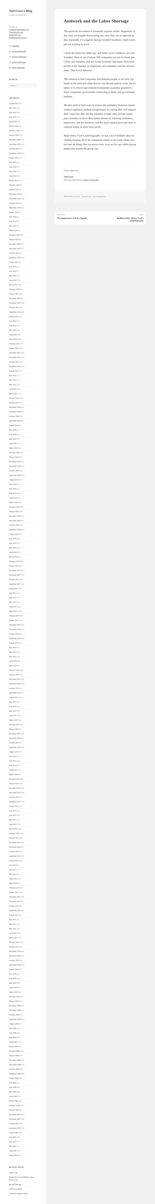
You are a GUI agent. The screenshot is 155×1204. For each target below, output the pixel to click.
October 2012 (14, 852)
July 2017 (12, 593)
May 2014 (12, 765)
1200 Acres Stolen (15, 1189)
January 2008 (14, 1110)
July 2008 (12, 1083)
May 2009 (12, 1037)
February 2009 (14, 1051)
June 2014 (12, 761)
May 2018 (12, 548)
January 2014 (14, 783)
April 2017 (13, 607)
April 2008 (13, 1096)
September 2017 (15, 584)
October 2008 (14, 1069)
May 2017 (12, 602)
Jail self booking (15, 1184)
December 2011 (14, 897)
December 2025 (15, 140)
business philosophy (19, 57)
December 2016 (15, 625)
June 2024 (12, 221)
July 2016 (12, 647)
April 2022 (13, 335)
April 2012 (13, 879)
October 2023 (14, 253)
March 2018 (13, 557)
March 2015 (13, 720)
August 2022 (13, 316)
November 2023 (15, 248)
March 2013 (13, 829)
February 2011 (14, 942)
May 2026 (12, 117)
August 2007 (13, 1133)
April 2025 (13, 176)
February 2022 (14, 344)
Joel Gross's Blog (20, 11)
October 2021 (14, 362)
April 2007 (13, 1151)
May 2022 (12, 330)
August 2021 (13, 371)
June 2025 (12, 167)
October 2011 (14, 906)
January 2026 (14, 135)
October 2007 (14, 1124)
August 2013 (13, 806)
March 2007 (13, 1155)
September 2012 (15, 856)
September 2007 (15, 1128)
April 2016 (13, 661)
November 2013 (15, 793)
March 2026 (13, 126)
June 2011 (12, 924)
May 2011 (12, 929)
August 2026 (13, 103)
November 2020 (15, 412)
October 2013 (14, 797)
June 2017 (12, 598)
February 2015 (14, 725)
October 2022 (14, 307)
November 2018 (15, 521)
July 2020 (12, 430)
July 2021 (12, 375)
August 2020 (13, 425)
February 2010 (14, 997)
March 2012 (13, 883)
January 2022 (14, 348)
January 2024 (14, 239)
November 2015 (15, 684)
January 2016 (14, 675)
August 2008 (13, 1078)
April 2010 (13, 988)
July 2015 (12, 702)
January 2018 (14, 566)
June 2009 (12, 1033)
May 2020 (12, 439)
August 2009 (13, 1024)
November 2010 (15, 956)
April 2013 (13, 824)
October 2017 (14, 579)
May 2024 (12, 226)
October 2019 (14, 471)
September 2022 (15, 312)
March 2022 (13, 339)
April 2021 (13, 389)
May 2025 (12, 171)
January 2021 (14, 403)
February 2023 (14, 289)
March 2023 (13, 285)
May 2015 (12, 711)
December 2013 (15, 788)
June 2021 (12, 380)
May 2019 (12, 493)
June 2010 (12, 978)
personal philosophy (19, 51)
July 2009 (12, 1028)
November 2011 (15, 901)
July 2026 (12, 108)
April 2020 (13, 443)
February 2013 (14, 833)
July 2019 (12, 484)
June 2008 (12, 1087)
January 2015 (14, 729)
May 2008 (12, 1092)
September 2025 (15, 153)
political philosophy (19, 62)
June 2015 (12, 706)
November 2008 (15, 1065)
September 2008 (15, 1074)
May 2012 (12, 874)
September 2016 (15, 638)
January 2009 (14, 1056)
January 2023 (14, 294)
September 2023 (15, 258)
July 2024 (12, 217)
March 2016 (13, 666)
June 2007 (12, 1142)
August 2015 (13, 697)
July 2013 (12, 811)
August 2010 (13, 969)
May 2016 (12, 657)
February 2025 (14, 185)
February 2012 (14, 888)
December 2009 (15, 1006)
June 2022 (12, 326)
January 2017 (14, 620)
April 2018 (13, 552)
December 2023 (15, 244)
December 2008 (15, 1060)
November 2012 (15, 847)
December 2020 (15, 407)
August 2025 (13, 158)
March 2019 (13, 502)
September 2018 (15, 530)
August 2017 (13, 589)
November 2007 (15, 1119)
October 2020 (14, 416)
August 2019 (13, 480)
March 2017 (13, 611)
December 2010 (15, 951)
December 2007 (15, 1114)
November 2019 (15, 466)
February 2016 (14, 670)
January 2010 (14, 1001)
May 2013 (12, 820)
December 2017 (15, 570)
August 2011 (13, 915)
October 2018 (14, 525)
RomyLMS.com (15, 35)
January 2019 (14, 511)
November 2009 (15, 1010)
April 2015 (13, 715)
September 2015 (15, 693)
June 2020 (12, 434)
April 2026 (13, 122)
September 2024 (15, 208)
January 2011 (14, 947)
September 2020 (15, 421)
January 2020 (14, 457)
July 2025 (12, 162)
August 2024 (13, 212)
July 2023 (12, 267)
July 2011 (12, 920)
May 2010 (12, 983)
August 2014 (13, 752)
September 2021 (15, 366)
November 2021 (15, 357)
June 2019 (12, 489)
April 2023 (13, 280)
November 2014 (15, 738)
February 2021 (14, 398)
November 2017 (15, 575)
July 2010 (12, 974)
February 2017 (14, 616)
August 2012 (13, 861)
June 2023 (12, 271)
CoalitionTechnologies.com (19, 29)
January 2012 (14, 892)
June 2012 (12, 870)
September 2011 (15, 910)
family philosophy (18, 68)
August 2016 (13, 643)
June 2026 (12, 112)
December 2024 (15, 194)
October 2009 (14, 1015)
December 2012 (15, 842)
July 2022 (12, 321)
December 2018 (15, 516)
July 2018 (12, 539)
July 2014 (12, 756)
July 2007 (12, 1137)
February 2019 (14, 507)
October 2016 (14, 634)
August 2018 (13, 534)
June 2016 (12, 652)
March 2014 (13, 774)
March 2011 (13, 938)
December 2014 (15, 734)
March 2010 (13, 992)
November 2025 (15, 144)
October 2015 (14, 688)
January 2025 (14, 190)
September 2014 (15, 747)
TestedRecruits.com (16, 32)
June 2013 (12, 815)
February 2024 (14, 235)
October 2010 (14, 960)
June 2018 (12, 543)
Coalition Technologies (90, 180)
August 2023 (13, 262)
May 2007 (12, 1146)
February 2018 (14, 561)
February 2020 (14, 453)
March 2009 (13, 1046)
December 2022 (15, 298)
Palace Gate (13, 1173)
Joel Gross (87, 196)
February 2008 (14, 1105)
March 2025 (13, 180)
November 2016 (15, 629)
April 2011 (13, 933)
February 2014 (14, 779)
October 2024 (14, 203)
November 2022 (15, 303)
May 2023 (12, 276)
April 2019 (13, 498)
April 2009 (13, 1042)
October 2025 (14, 149)
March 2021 (13, 394)
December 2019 (15, 462)
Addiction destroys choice (18, 1193)
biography (15, 46)
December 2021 (15, 353)
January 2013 (14, 838)
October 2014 (14, 743)
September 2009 (15, 1019)
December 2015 (15, 679)
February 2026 (14, 131)
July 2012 (12, 865)
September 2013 (15, 802)
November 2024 (15, 199)
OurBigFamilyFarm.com (18, 38)
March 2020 (13, 448)
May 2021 (12, 385)
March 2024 (13, 230)
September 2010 (15, 965)
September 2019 (15, 475)
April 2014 (13, 770)
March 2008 (13, 1101)
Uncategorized (100, 196)
